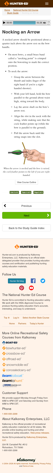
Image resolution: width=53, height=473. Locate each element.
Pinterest (21, 288)
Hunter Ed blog (17, 280)
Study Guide (13, 12)
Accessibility (34, 463)
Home (7, 9)
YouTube (31, 288)
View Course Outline (26, 182)
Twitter (42, 280)
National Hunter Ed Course (25, 9)
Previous (26, 206)
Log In (16, 317)
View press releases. (40, 432)
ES (48, 24)
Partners (22, 323)
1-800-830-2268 (9, 413)
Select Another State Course (36, 317)
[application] (26, 23)
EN (49, 22)
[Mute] (44, 23)
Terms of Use (28, 466)
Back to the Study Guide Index (26, 228)
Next (26, 215)
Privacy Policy (45, 463)
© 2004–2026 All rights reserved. (15, 463)
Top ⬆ (7, 317)
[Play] (4, 22)
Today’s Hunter (37, 323)
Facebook (33, 280)
